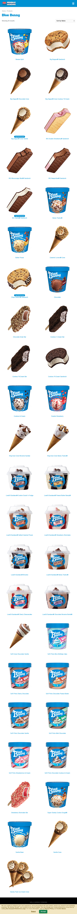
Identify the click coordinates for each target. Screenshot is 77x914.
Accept (43, 911)
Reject (33, 911)
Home (4, 11)
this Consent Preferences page (16, 908)
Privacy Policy (49, 908)
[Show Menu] (73, 3)
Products (9, 11)
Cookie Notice (61, 908)
